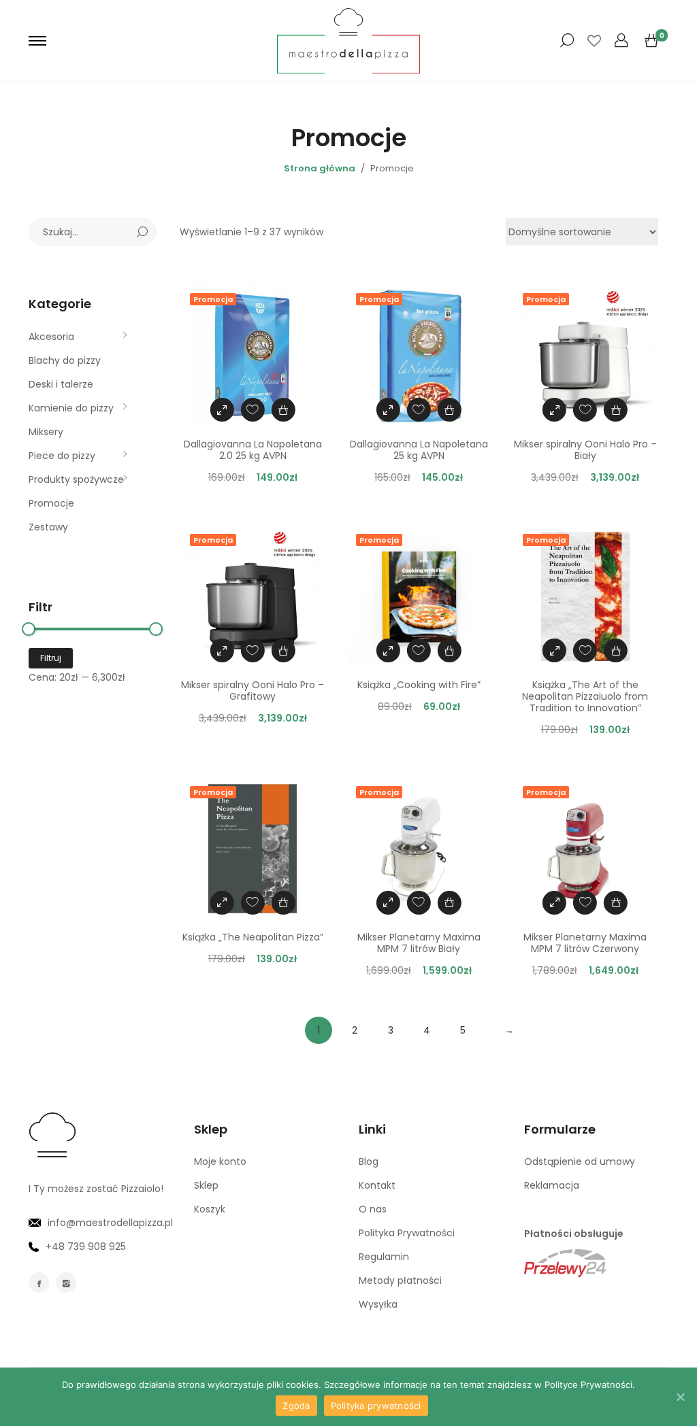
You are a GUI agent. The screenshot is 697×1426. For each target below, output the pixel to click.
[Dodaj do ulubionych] (253, 410)
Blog (368, 1161)
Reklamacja (551, 1185)
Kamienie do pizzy (71, 408)
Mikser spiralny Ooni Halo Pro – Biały (585, 449)
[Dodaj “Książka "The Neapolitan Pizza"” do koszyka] (283, 903)
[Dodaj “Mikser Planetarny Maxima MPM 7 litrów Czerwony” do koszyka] (616, 903)
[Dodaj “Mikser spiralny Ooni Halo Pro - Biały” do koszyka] (616, 410)
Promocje (51, 503)
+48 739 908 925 (86, 1246)
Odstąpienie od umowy (579, 1161)
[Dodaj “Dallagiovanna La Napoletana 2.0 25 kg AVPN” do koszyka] (283, 410)
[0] (651, 40)
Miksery (46, 432)
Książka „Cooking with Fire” (419, 685)
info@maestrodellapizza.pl (110, 1222)
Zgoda (296, 1405)
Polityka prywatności (376, 1405)
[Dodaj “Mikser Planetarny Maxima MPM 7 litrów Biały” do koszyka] (449, 903)
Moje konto (220, 1161)
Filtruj (50, 658)
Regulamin (384, 1256)
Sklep (206, 1185)
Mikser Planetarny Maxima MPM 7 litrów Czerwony (585, 942)
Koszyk (209, 1209)
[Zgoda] (680, 1397)
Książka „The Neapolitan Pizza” (252, 937)
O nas (373, 1209)
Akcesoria (51, 336)
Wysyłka (378, 1304)
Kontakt (377, 1185)
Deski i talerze (61, 384)
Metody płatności (400, 1280)
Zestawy (48, 527)
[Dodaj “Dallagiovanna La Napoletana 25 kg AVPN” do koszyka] (449, 410)
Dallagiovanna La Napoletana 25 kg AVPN (419, 449)
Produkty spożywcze (76, 479)
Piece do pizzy (62, 455)
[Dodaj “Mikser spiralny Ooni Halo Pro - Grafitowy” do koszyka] (283, 650)
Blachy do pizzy (65, 360)
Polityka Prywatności (407, 1233)
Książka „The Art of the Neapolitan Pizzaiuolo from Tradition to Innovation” (585, 696)
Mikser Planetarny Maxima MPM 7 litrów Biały (419, 942)
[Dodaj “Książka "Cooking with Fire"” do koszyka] (449, 650)
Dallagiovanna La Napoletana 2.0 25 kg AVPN (253, 449)
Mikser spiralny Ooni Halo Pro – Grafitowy (252, 690)
